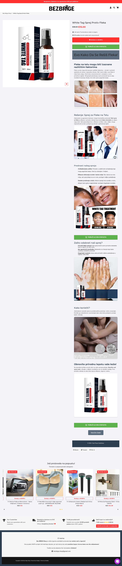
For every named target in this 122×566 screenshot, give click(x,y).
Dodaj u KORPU (16, 498)
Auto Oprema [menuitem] (7, 5)
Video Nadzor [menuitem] (7, 7)
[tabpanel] (16, 488)
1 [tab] (60, 509)
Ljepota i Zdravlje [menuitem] (35, 5)
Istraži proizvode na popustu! (107, 526)
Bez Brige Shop (7, 13)
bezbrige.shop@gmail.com (62, 551)
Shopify (38, 560)
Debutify (47, 560)
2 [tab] (61, 509)
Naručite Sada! (96, 432)
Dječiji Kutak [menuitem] (17, 7)
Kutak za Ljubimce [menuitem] (28, 7)
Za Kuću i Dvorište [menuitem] (21, 5)
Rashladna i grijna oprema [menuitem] (11, 9)
